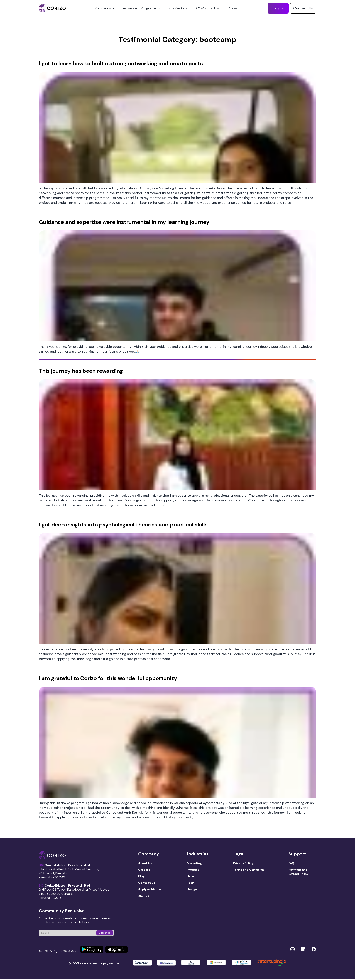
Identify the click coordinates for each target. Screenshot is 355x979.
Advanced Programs (140, 8)
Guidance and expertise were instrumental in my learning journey (124, 222)
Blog (141, 876)
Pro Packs (176, 8)
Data (190, 876)
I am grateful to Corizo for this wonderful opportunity (108, 678)
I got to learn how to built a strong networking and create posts (121, 63)
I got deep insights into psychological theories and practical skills (123, 524)
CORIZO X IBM (207, 8)
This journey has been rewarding (81, 370)
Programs (103, 8)
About (233, 8)
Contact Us (303, 8)
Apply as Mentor (150, 889)
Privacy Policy (243, 863)
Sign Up (143, 896)
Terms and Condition (248, 870)
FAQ (291, 863)
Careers (144, 870)
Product (193, 870)
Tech (190, 883)
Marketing (194, 863)
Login (278, 8)
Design (192, 889)
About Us (145, 863)
